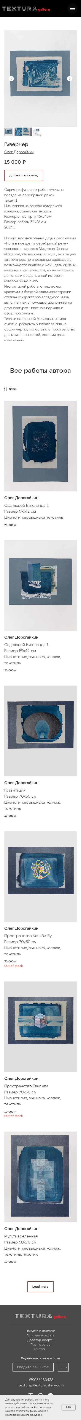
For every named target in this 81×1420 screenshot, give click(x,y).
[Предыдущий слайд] (11, 78)
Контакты (40, 1349)
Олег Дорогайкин (18, 152)
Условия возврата (40, 1335)
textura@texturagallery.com (41, 1385)
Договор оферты (40, 1340)
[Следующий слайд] (69, 78)
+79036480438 (41, 1380)
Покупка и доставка (41, 1331)
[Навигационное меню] (72, 8)
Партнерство (40, 1344)
